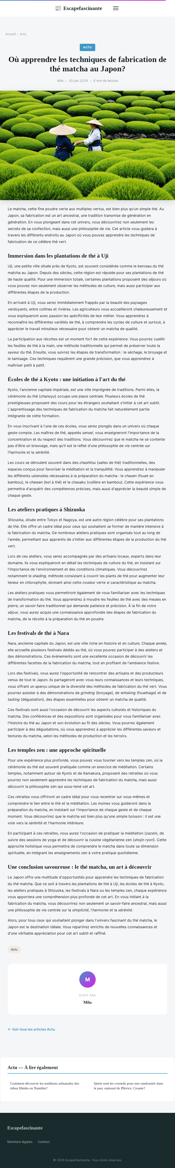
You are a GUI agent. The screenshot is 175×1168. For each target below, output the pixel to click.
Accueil (10, 34)
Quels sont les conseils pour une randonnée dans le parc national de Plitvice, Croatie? (128, 1085)
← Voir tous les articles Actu (31, 1029)
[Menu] (115, 8)
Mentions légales (19, 1142)
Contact (44, 1142)
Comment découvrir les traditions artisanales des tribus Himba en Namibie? (44, 1085)
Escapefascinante (78, 8)
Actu (23, 34)
